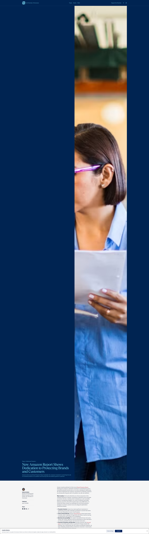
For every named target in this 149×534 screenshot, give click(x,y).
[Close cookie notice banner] (147, 531)
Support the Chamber (116, 3)
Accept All (118, 531)
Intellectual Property (30, 461)
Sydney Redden (25, 492)
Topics (70, 3)
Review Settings (110, 531)
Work (78, 3)
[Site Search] (123, 3)
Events (74, 3)
